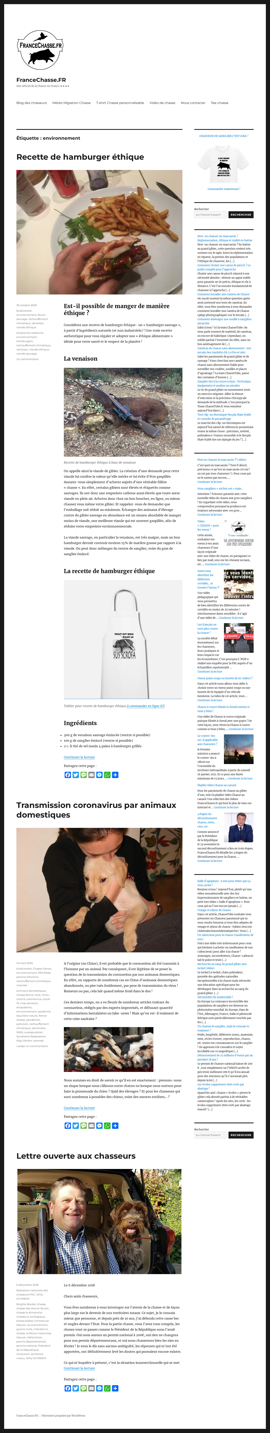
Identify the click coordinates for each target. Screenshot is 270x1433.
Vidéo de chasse (162, 103)
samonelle (38, 1028)
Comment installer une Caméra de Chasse (223, 294)
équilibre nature (27, 1015)
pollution (22, 1023)
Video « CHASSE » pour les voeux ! (208, 525)
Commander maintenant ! (224, 189)
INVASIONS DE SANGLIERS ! (215, 997)
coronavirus (34, 999)
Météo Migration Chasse (71, 103)
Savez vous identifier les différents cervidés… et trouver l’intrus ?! (208, 579)
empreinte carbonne (29, 332)
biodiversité (24, 310)
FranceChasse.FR (41, 79)
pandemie (33, 1019)
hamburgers (24, 341)
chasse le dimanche (29, 1312)
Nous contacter (193, 103)
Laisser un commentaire (32, 1046)
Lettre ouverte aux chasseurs (76, 1156)
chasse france (25, 994)
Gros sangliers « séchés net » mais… (220, 488)
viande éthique (26, 327)
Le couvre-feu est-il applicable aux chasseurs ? (207, 740)
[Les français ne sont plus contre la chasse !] (239, 638)
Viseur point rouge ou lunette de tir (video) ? (225, 678)
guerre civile (24, 1329)
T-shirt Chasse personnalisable (120, 103)
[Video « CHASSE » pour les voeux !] (239, 535)
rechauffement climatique (33, 345)
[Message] (84, 775)
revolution (23, 1354)
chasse (41, 1304)
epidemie (44, 1011)
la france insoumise (38, 1333)
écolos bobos (24, 1320)
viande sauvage (26, 353)
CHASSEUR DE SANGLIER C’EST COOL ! (223, 136)
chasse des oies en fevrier (32, 1308)
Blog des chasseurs (31, 103)
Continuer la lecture (79, 757)
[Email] (91, 775)
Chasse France (42, 968)
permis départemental (31, 1341)
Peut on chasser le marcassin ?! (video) (221, 459)
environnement (26, 314)
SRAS (19, 1032)
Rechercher (201, 209)
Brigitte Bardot (26, 1304)
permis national (26, 1345)
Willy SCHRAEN (36, 1358)
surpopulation (33, 1032)
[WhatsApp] (107, 775)
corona (20, 999)
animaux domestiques (31, 990)
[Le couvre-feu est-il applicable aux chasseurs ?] (239, 749)
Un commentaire (27, 359)
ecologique (37, 1316)
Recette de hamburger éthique (80, 157)
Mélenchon (34, 1337)
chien (45, 994)
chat (38, 994)
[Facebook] (68, 775)
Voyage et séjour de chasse (214, 910)
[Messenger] (99, 775)
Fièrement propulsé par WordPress (63, 1415)
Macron (21, 1337)
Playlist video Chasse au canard (216, 785)
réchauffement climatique (33, 981)
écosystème (24, 1007)
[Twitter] (76, 775)
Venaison (38, 323)
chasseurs (22, 1316)
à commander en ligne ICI (145, 706)
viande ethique (39, 349)
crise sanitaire (29, 1003)
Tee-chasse (219, 103)
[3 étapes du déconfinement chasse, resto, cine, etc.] (239, 827)
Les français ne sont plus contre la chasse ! (207, 629)
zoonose (21, 985)
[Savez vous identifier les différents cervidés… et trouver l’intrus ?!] (239, 584)
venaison (22, 349)
